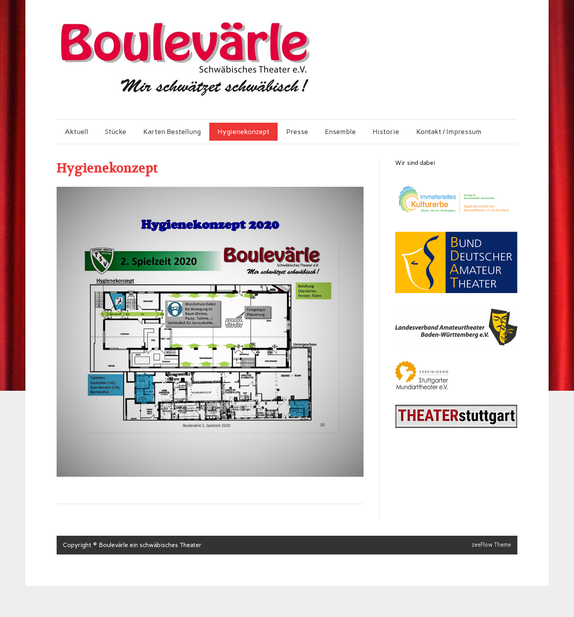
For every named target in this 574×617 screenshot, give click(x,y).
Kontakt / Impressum (448, 131)
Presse (297, 131)
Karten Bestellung (172, 131)
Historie (386, 131)
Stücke (115, 131)
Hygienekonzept (243, 131)
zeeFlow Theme (491, 544)
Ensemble (340, 131)
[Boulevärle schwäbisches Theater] (184, 94)
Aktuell (76, 131)
